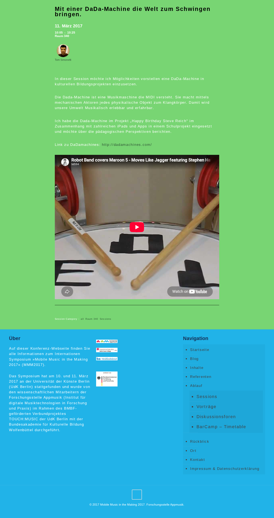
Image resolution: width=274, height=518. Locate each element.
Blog (194, 359)
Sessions (105, 319)
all (82, 319)
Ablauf (196, 386)
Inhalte (196, 368)
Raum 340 (91, 319)
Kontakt (197, 460)
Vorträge (206, 406)
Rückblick (199, 442)
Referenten (200, 377)
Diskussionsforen (216, 416)
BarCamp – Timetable (221, 426)
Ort (193, 451)
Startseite (199, 350)
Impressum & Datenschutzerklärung (224, 469)
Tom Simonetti (63, 59)
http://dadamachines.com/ (127, 145)
